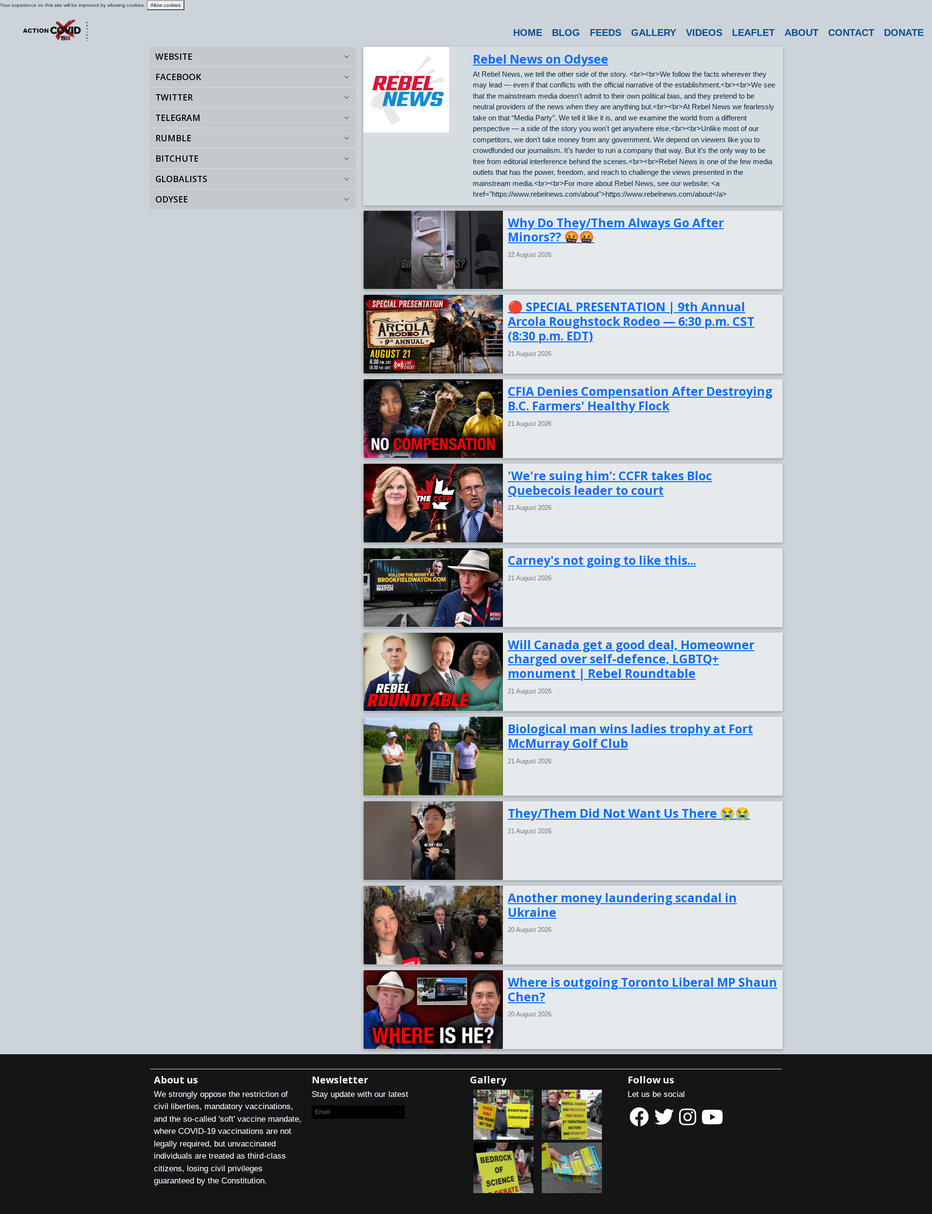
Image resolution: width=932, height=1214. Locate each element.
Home (527, 32)
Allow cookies (165, 5)
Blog (566, 32)
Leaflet (753, 32)
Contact (851, 32)
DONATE (904, 32)
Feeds (605, 32)
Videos (704, 32)
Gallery (653, 32)
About (801, 32)
